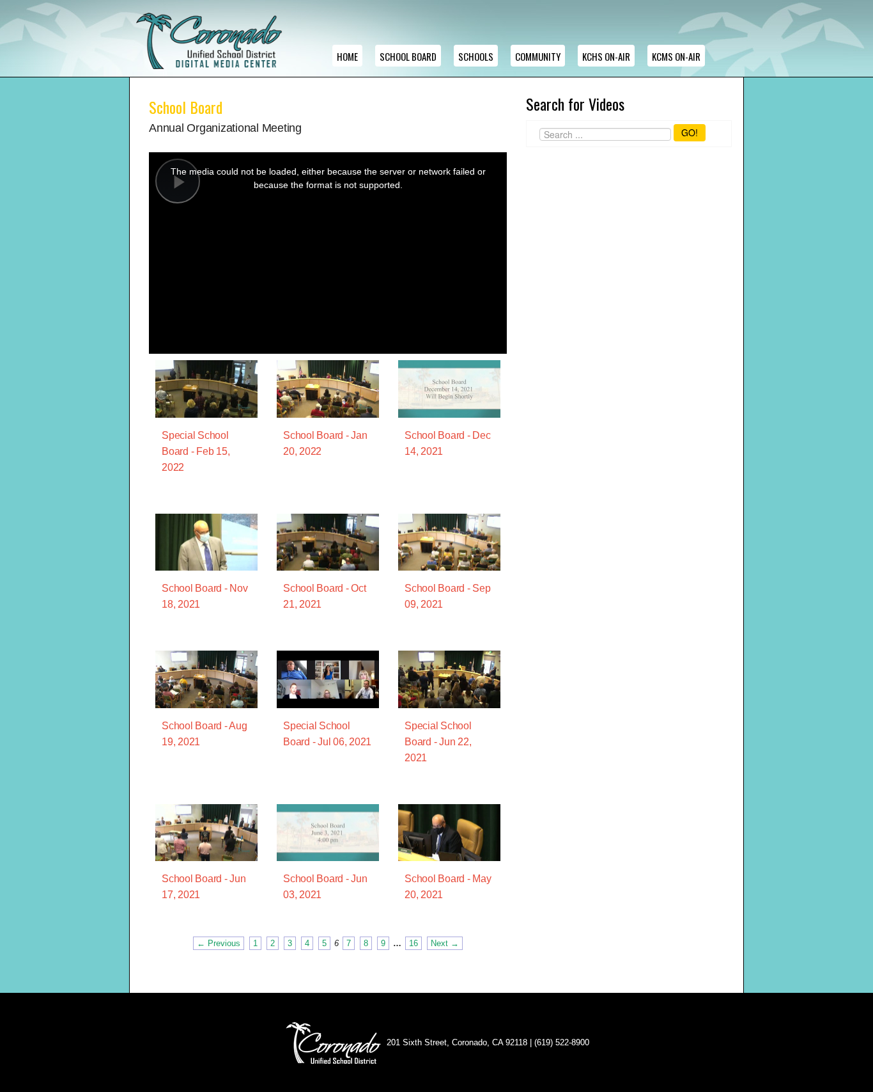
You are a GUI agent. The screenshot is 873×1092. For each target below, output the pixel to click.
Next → (445, 943)
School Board (408, 56)
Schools (475, 56)
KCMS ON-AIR (676, 56)
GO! (689, 132)
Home (347, 56)
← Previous (218, 943)
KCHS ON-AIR (606, 56)
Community (537, 56)
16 (413, 943)
